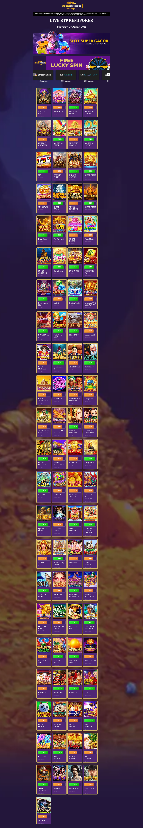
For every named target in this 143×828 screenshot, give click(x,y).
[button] (108, 74)
